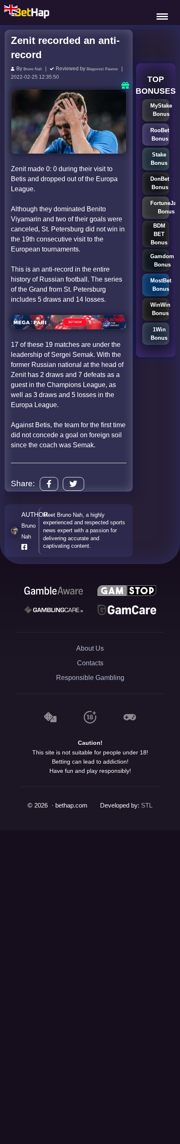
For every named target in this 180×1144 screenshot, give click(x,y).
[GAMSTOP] (127, 597)
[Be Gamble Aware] (53, 597)
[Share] (49, 491)
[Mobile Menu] (163, 13)
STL (146, 812)
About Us (90, 655)
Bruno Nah (35, 69)
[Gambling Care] (53, 616)
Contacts (90, 669)
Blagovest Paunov (68, 76)
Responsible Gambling (90, 684)
